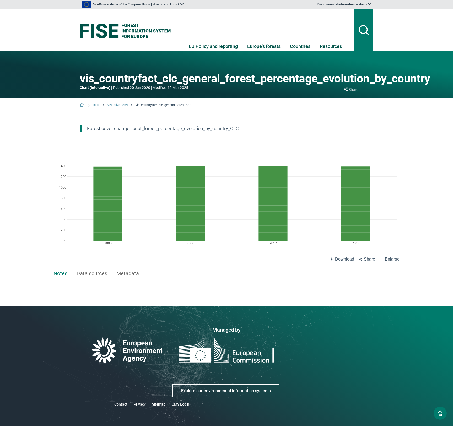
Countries (300, 46)
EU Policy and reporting (213, 46)
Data (96, 105)
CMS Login (180, 404)
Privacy (140, 404)
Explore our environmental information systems (226, 390)
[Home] (82, 105)
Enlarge (392, 259)
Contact (120, 404)
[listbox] (133, 4)
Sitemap (158, 404)
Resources (331, 46)
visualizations (117, 105)
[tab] (62, 274)
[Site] (127, 31)
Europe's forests (264, 46)
